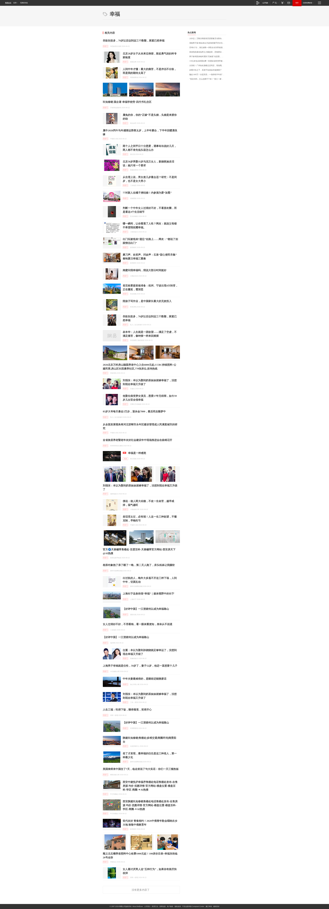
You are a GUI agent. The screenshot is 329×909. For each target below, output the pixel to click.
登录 (297, 3)
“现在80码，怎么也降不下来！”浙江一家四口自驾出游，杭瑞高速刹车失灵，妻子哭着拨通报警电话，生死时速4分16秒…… (207, 79)
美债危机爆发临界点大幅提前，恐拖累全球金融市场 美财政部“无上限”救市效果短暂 (207, 52)
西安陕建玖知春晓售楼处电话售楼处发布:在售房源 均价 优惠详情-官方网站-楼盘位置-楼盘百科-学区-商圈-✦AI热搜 (150, 805)
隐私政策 (178, 906)
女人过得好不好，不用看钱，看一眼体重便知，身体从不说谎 (137, 624)
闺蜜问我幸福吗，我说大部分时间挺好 (144, 270)
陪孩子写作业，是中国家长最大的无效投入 (147, 301)
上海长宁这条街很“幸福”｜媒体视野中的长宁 (148, 593)
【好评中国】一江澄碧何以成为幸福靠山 (146, 608)
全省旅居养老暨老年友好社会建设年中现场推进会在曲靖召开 (137, 440)
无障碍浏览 (24, 3)
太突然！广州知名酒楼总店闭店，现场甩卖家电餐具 (207, 65)
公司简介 (147, 906)
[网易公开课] (265, 3)
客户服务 (170, 906)
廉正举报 (209, 906)
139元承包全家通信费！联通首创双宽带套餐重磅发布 (207, 61)
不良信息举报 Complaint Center (193, 906)
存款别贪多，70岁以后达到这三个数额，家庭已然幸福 (133, 40)
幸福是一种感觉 (137, 453)
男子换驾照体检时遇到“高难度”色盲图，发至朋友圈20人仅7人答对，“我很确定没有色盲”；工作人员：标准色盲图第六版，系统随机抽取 (207, 56)
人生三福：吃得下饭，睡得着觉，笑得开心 (127, 709)
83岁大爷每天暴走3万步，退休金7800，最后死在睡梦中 (134, 411)
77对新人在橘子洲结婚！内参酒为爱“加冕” (147, 192)
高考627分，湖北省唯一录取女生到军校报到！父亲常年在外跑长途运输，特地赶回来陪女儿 (207, 47)
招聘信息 (162, 906)
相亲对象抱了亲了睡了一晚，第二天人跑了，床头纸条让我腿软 (139, 565)
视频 (125, 459)
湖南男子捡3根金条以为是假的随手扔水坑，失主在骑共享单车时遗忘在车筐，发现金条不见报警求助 (207, 43)
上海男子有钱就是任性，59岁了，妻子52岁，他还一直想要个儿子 (140, 665)
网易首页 (8, 3)
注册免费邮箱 (307, 3)
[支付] (283, 3)
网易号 (105, 46)
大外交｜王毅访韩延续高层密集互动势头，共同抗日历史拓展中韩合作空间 (207, 38)
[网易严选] (275, 3)
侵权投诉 (216, 906)
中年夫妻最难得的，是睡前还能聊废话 (144, 678)
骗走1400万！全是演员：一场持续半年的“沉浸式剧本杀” (207, 74)
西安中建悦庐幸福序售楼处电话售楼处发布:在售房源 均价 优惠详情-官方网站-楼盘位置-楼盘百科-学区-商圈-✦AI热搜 (150, 786)
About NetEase (137, 906)
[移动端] (257, 3)
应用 (14, 3)
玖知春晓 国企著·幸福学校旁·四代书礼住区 (127, 101)
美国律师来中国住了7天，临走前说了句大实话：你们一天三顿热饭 (141, 769)
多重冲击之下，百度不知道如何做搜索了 (205, 70)
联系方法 (155, 906)
